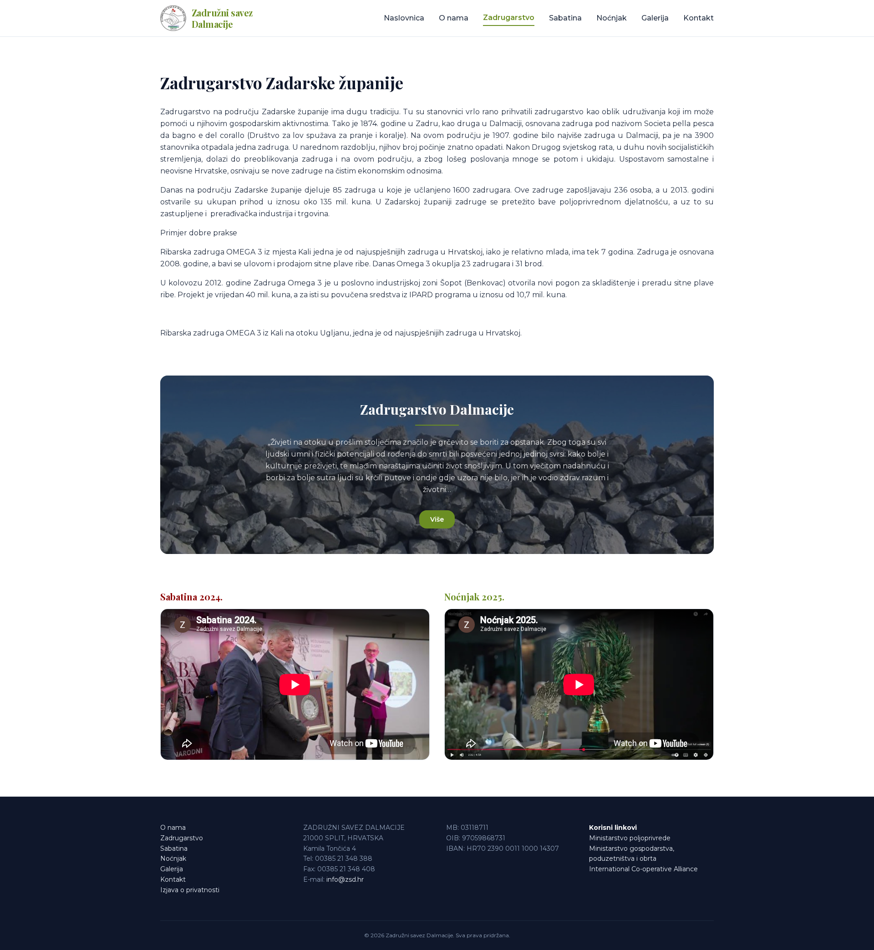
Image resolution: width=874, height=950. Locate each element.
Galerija (655, 18)
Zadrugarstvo (508, 17)
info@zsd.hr (345, 879)
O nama (453, 18)
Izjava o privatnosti (189, 890)
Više (437, 519)
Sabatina (565, 18)
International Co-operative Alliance (643, 869)
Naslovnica (404, 18)
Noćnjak (611, 18)
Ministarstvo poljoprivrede (630, 838)
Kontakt (698, 18)
